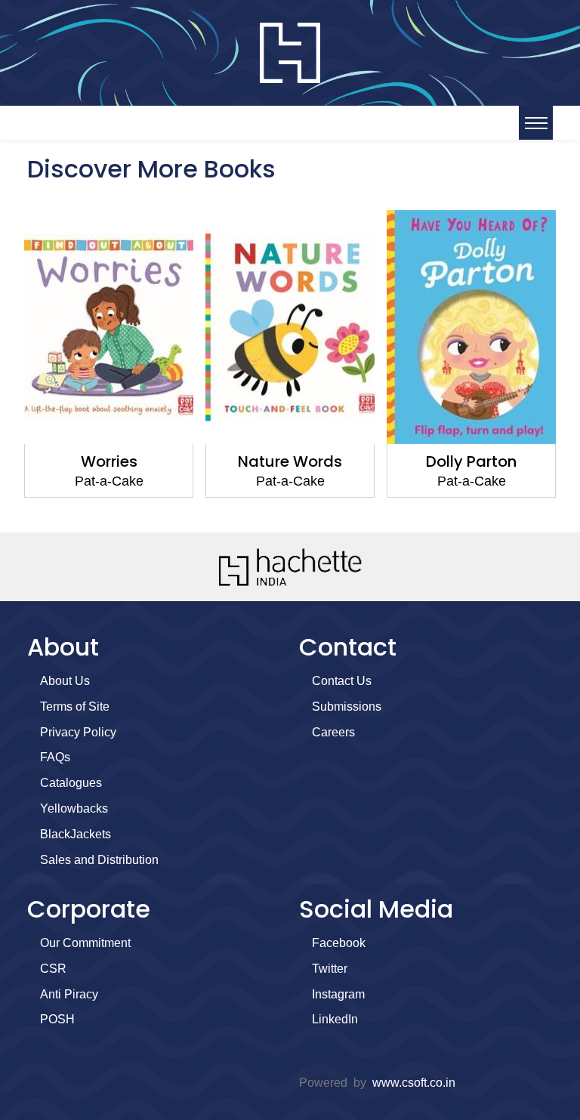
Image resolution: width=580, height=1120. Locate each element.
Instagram (338, 994)
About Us (65, 680)
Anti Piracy (69, 994)
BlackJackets (75, 834)
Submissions (346, 706)
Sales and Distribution (99, 859)
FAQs (55, 757)
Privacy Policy (78, 732)
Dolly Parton (471, 461)
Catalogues (71, 782)
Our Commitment (85, 942)
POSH (57, 1019)
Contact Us (342, 680)
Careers (333, 732)
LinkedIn (335, 1019)
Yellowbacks (74, 808)
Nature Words (290, 461)
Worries (109, 461)
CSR (53, 968)
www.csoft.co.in (413, 1082)
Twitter (329, 968)
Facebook (339, 942)
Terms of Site (75, 706)
